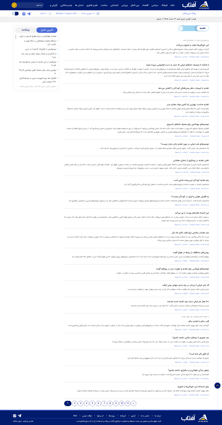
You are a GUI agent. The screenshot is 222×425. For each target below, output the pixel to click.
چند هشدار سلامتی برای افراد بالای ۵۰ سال (190, 232)
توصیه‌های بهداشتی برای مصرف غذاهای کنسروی (188, 124)
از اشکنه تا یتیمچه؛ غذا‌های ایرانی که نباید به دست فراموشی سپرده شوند (177, 65)
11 (128, 403)
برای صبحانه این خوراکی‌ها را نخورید (193, 386)
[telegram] (29, 14)
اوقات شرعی (87, 415)
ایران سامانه (17, 421)
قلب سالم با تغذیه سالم (198, 321)
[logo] (196, 4)
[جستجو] (14, 5)
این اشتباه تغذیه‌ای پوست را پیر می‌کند (192, 213)
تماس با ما (145, 415)
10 (122, 403)
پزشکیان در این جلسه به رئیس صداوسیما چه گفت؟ (37, 63)
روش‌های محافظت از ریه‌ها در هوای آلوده (191, 252)
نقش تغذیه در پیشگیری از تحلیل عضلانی (191, 160)
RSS (75, 415)
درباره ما (157, 415)
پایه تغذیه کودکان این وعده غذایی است (191, 180)
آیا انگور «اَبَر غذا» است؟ (199, 354)
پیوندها (112, 415)
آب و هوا (100, 415)
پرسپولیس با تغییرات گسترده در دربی (40, 49)
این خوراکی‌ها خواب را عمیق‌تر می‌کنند (192, 45)
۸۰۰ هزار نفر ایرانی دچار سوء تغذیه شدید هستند (188, 301)
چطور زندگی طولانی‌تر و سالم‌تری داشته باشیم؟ (188, 370)
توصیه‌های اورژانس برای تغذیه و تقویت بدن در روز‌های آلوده (182, 268)
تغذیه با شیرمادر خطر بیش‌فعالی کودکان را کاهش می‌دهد (183, 88)
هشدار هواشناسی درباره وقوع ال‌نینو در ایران (38, 36)
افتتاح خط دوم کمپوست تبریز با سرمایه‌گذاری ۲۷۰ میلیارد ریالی (37, 80)
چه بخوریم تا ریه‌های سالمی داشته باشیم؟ (190, 337)
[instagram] (23, 13)
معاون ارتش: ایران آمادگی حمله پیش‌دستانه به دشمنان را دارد (38, 88)
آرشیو (133, 415)
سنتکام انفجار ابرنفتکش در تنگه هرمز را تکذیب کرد (40, 42)
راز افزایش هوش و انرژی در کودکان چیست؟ (190, 196)
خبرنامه (123, 415)
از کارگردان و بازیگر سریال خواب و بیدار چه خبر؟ (39, 55)
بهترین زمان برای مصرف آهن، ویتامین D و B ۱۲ (37, 72)
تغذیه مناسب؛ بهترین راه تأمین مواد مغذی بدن (188, 104)
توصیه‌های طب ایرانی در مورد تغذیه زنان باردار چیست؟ (185, 144)
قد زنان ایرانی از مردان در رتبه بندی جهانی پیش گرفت (185, 285)
